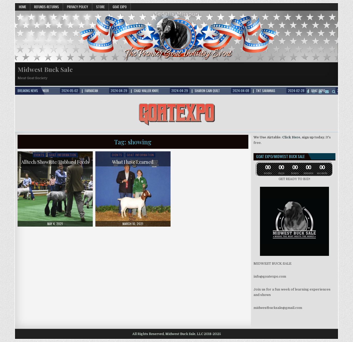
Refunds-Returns (46, 6)
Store (100, 6)
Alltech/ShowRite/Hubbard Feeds (55, 162)
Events (39, 155)
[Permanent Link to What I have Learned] (133, 189)
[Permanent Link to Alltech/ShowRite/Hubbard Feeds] (55, 189)
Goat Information (62, 155)
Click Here (291, 137)
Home (22, 6)
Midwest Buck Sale (45, 69)
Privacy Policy (77, 6)
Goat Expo (120, 6)
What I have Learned (133, 162)
